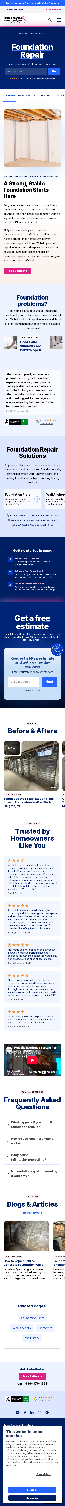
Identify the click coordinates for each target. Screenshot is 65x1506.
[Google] (47, 1412)
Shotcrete (45, 1328)
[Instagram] (39, 1412)
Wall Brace (47, 95)
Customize (32, 1498)
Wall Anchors (22, 1328)
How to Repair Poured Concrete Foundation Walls (27, 1252)
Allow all (32, 1490)
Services (23, 33)
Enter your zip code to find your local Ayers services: (32, 64)
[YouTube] (18, 1412)
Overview (9, 95)
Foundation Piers (28, 95)
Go (54, 71)
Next (49, 682)
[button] (31, 766)
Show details (43, 1474)
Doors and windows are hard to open (25, 346)
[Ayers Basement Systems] (16, 20)
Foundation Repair (13, 794)
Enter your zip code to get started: (32, 672)
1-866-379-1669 (15, 9)
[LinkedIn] (32, 1412)
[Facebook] (25, 1412)
